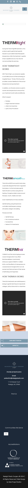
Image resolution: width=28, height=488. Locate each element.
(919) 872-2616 (16, 372)
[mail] (17, 1)
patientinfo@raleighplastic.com (14, 378)
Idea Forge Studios (15, 482)
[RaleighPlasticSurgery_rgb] (11, 6)
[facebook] (8, 1)
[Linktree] (14, 2)
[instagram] (11, 1)
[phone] (20, 1)
